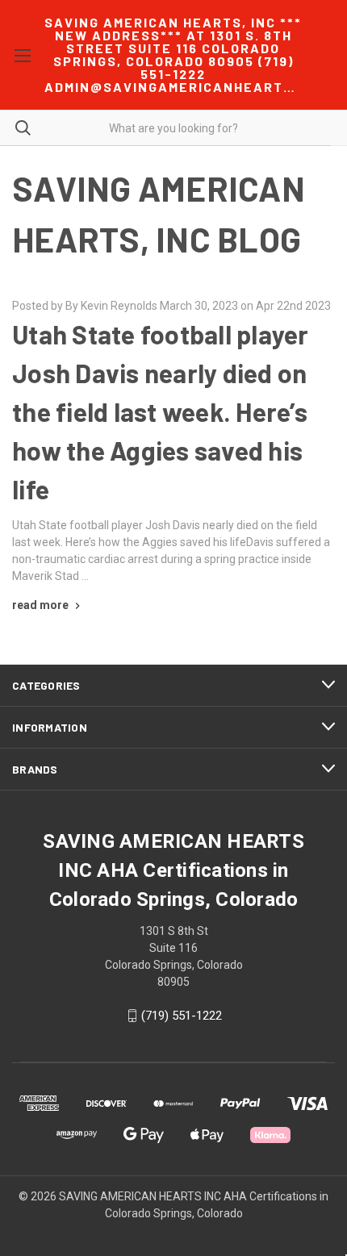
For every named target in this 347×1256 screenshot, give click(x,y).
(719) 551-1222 (181, 1015)
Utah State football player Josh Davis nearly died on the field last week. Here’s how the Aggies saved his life (160, 411)
